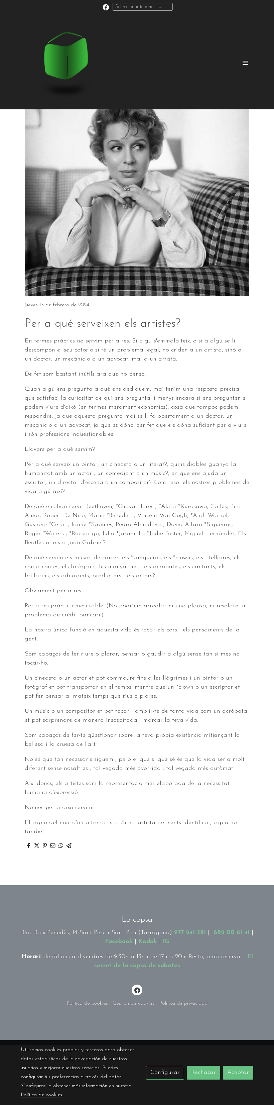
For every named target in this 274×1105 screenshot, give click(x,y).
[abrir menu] (245, 62)
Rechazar (203, 1073)
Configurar (165, 1073)
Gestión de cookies (133, 1003)
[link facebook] (106, 7)
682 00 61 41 (232, 933)
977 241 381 (190, 933)
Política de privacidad (183, 1003)
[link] (63, 62)
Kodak (147, 942)
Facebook (119, 942)
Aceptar (238, 1073)
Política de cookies (87, 1003)
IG (166, 942)
